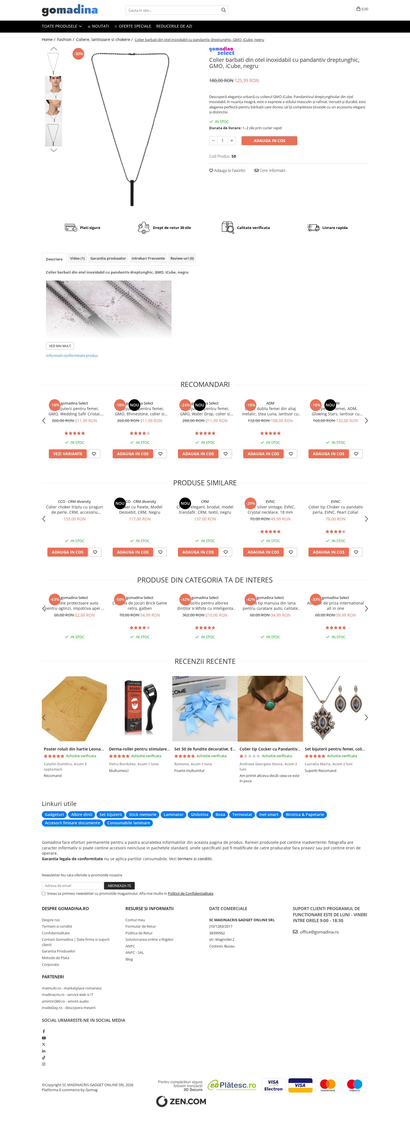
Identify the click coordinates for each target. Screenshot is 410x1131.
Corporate (50, 964)
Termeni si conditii (57, 926)
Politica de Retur (139, 932)
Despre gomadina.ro (65, 908)
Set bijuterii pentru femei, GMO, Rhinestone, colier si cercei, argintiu (140, 411)
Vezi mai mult (60, 346)
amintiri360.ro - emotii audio (65, 1001)
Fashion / (66, 39)
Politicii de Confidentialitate (190, 893)
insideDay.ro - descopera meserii (68, 1007)
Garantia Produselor (58, 951)
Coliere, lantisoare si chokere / (105, 39)
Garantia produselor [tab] (108, 258)
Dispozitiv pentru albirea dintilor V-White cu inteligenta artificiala (205, 605)
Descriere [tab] (54, 259)
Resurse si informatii (150, 908)
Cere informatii (272, 170)
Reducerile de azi (174, 26)
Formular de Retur (141, 926)
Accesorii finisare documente (72, 822)
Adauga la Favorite (229, 170)
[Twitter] (43, 1044)
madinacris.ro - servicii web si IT (67, 994)
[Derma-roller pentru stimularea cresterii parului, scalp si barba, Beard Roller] (139, 709)
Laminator (174, 814)
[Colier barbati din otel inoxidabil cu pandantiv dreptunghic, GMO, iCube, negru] (134, 130)
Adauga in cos (269, 140)
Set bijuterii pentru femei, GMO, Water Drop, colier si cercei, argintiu (205, 411)
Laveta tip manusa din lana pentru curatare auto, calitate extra (270, 605)
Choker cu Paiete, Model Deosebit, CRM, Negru (139, 509)
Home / (49, 39)
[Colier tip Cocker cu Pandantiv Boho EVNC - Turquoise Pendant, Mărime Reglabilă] (270, 709)
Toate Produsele (60, 26)
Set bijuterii (111, 814)
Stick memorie (142, 814)
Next (53, 149)
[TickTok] (43, 1057)
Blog (129, 959)
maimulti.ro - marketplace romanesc (72, 988)
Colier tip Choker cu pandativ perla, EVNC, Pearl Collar (335, 509)
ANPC (130, 946)
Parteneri (53, 976)
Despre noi (51, 919)
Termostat (242, 814)
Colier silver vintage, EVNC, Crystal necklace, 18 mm (270, 509)
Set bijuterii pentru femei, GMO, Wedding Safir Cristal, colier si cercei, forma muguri (74, 411)
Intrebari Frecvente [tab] (148, 258)
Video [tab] (77, 258)
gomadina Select (74, 403)
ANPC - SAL (135, 952)
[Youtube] (43, 1037)
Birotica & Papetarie (305, 814)
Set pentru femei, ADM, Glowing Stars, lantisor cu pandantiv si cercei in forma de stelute (336, 411)
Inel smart (269, 814)
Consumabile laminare (128, 822)
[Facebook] (43, 1031)
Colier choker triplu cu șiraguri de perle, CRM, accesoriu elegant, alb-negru (74, 509)
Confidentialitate (56, 932)
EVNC (270, 501)
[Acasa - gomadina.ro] (70, 10)
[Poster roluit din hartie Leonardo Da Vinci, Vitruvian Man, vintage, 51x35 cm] (74, 709)
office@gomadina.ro (319, 932)
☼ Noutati (98, 26)
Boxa (220, 814)
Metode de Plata (55, 957)
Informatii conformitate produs (72, 355)
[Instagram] (43, 1064)
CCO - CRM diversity (74, 501)
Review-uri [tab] (182, 258)
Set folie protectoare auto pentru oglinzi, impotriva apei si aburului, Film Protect (74, 605)
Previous (53, 49)
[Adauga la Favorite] (94, 453)
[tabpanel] (134, 130)
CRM (205, 501)
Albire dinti (81, 814)
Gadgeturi (54, 814)
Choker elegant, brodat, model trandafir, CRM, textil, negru (205, 509)
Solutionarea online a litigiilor (149, 939)
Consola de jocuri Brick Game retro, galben (139, 605)
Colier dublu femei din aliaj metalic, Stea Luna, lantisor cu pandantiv (270, 411)
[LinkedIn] (43, 1051)
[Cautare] (224, 10)
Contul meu (135, 919)
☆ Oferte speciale (132, 26)
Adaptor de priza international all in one (335, 605)
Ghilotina (199, 814)
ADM (270, 403)
